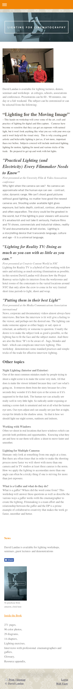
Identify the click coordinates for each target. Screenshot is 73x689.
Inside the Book (13, 615)
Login (64, 679)
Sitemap (20, 679)
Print (11, 679)
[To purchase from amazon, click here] (15, 583)
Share (10, 560)
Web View (62, 683)
